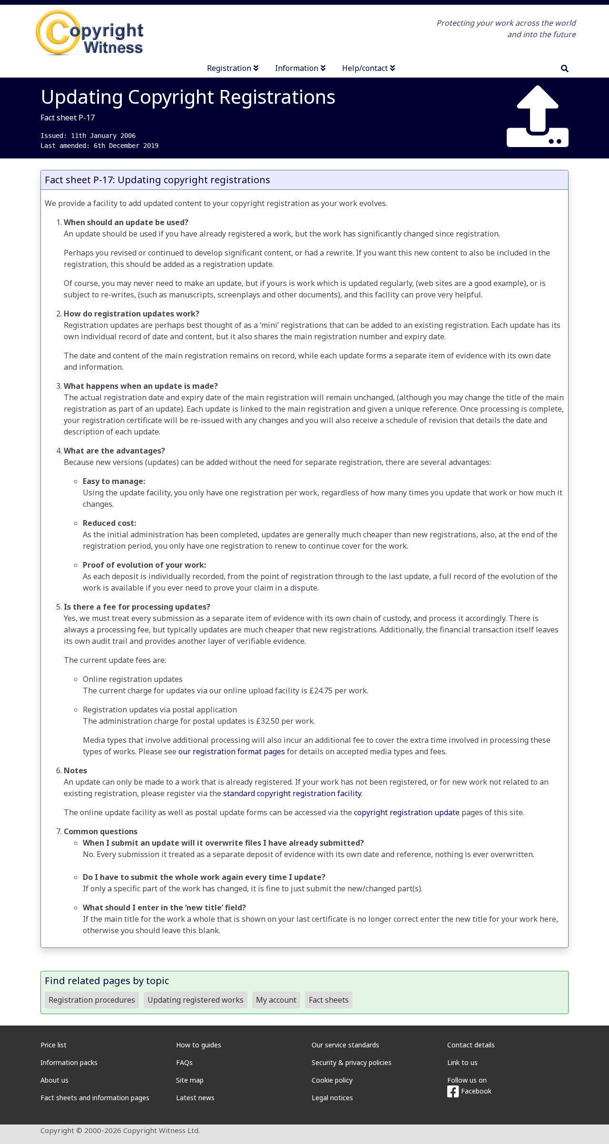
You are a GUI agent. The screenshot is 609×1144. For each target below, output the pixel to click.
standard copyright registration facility (292, 793)
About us (54, 1080)
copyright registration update (407, 812)
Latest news (195, 1097)
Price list (53, 1044)
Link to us (462, 1062)
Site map (190, 1080)
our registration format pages (231, 751)
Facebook (475, 1090)
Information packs (69, 1062)
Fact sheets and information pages (94, 1097)
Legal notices (332, 1097)
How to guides (198, 1044)
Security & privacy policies (352, 1062)
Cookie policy (332, 1080)
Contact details (471, 1044)
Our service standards (345, 1044)
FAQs (184, 1062)
